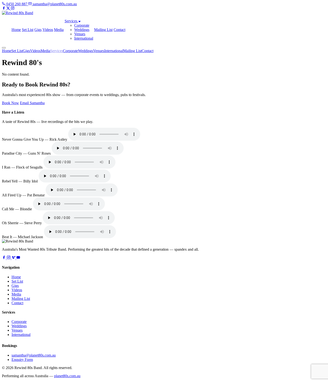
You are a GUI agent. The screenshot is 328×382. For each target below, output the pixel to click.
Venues (79, 34)
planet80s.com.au (67, 376)
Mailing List (103, 30)
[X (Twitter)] (8, 8)
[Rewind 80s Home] (17, 13)
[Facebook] (4, 8)
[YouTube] (18, 258)
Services (71, 21)
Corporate (81, 25)
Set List (27, 30)
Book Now (10, 103)
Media (59, 30)
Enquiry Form (22, 360)
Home (16, 30)
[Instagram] (12, 8)
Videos (48, 30)
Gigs (38, 30)
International (83, 38)
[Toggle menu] (4, 48)
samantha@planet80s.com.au (34, 355)
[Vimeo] (14, 258)
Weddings (81, 30)
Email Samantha (32, 103)
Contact (119, 30)
